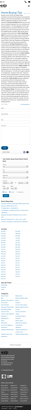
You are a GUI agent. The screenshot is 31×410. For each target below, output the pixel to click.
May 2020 (17, 245)
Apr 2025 (3, 236)
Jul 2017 (3, 263)
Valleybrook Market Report (21, 334)
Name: (2, 108)
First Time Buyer (5, 305)
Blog (6, 104)
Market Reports (5, 318)
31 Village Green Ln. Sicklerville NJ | (9, 208)
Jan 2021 (17, 242)
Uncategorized (18, 325)
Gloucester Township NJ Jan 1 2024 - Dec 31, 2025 (13, 219)
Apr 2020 (3, 247)
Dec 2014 (17, 276)
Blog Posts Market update (21, 298)
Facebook (3, 287)
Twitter (2, 289)
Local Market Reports (20, 316)
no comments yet (25, 104)
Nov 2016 (17, 269)
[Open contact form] (29, 1)
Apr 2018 (17, 251)
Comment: (3, 125)
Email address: (4, 114)
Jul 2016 (17, 274)
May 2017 (3, 265)
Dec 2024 (3, 240)
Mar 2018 (3, 254)
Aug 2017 (17, 260)
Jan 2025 (17, 238)
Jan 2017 (17, 267)
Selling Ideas (4, 323)
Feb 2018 (17, 254)
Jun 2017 (17, 263)
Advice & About (4, 296)
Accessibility (4, 408)
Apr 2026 (3, 231)
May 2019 (17, 249)
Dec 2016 (3, 269)
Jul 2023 (17, 240)
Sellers (2, 320)
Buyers (17, 300)
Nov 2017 (3, 258)
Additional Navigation (15, 345)
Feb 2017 (3, 267)
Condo (12, 192)
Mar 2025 (17, 236)
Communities (4, 302)
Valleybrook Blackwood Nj (7, 329)
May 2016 (3, 276)
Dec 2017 (17, 256)
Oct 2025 (3, 233)
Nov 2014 (3, 278)
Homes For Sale (5, 311)
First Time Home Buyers (21, 305)
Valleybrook (18, 327)
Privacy (15, 408)
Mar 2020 (17, 247)
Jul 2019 (3, 249)
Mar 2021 (3, 242)
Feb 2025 (3, 238)
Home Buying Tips (11, 12)
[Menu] (29, 6)
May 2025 (17, 233)
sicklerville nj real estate (21, 323)
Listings (17, 314)
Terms (10, 408)
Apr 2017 (17, 265)
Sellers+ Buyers (19, 320)
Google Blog (4, 285)
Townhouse (20, 192)
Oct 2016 (3, 272)
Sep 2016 (17, 272)
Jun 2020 (3, 245)
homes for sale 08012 (20, 311)
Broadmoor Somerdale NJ (7, 300)
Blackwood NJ (18, 296)
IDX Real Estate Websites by (8, 406)
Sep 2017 (3, 260)
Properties (17, 318)
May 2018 (3, 251)
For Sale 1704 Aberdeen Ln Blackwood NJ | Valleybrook (14, 221)
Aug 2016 (3, 274)
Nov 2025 (17, 231)
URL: (2, 120)
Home (5, 192)
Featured (17, 302)
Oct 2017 (17, 258)
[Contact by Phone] (26, 1)
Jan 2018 (3, 256)
